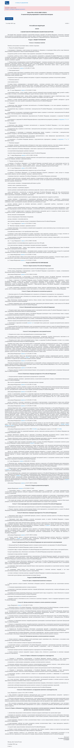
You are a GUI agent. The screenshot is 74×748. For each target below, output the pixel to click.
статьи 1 (27, 357)
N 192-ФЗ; (34, 429)
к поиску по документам (21, 2)
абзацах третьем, (65, 424)
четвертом (7, 425)
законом (23, 155)
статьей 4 (32, 443)
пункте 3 (19, 538)
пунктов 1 (29, 322)
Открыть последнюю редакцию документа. (15, 9)
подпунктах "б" (62, 119)
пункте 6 (8, 469)
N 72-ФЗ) (59, 429)
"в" (68, 119)
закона (21, 68)
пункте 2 (48, 525)
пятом (12, 425)
